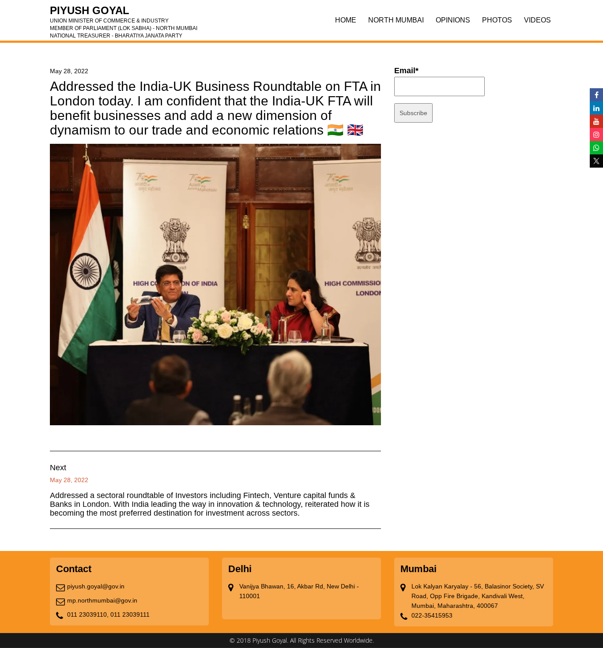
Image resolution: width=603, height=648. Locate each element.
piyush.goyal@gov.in (95, 586)
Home (345, 20)
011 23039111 (130, 614)
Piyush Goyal (123, 13)
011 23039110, (88, 614)
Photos (497, 20)
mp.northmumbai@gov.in (102, 600)
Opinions (453, 20)
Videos (537, 20)
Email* (406, 70)
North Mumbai (396, 20)
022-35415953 (431, 615)
